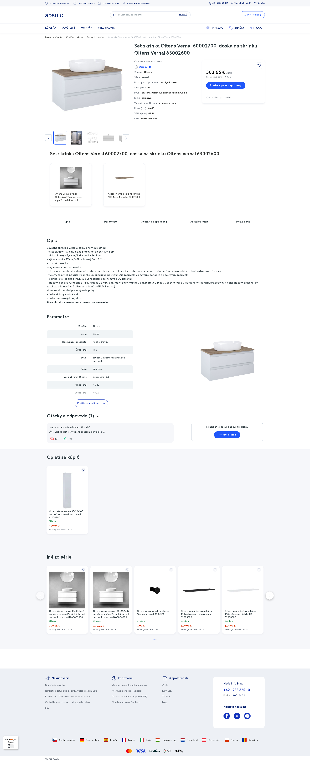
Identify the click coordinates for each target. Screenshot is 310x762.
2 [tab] (155, 639)
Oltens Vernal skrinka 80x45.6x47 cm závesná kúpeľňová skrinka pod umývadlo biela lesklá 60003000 (67, 614)
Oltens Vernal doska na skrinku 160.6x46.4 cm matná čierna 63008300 (196, 614)
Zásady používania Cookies (126, 702)
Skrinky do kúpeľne (95, 37)
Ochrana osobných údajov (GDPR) (129, 696)
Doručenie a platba (55, 685)
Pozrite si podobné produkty (226, 85)
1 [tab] (154, 639)
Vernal (145, 77)
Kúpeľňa (58, 37)
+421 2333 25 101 (220, 3)
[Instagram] (237, 716)
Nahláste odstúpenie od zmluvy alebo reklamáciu (71, 691)
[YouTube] (247, 716)
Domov (48, 37)
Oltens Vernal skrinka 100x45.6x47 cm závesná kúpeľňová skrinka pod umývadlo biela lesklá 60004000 (111, 614)
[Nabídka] (16, 738)
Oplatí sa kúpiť (199, 221)
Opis (67, 221)
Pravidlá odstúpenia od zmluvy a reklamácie (68, 696)
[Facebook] (226, 716)
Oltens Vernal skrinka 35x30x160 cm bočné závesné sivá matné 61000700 (66, 514)
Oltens (96, 326)
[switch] (11, 746)
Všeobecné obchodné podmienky (129, 685)
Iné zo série (243, 221)
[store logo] (54, 14)
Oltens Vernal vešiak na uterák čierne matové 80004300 (153, 613)
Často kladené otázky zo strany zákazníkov (67, 702)
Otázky (145, 67)
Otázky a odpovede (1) (155, 221)
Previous (48, 137)
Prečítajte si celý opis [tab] (88, 403)
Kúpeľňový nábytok (74, 37)
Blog (164, 702)
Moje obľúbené (241, 3)
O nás (165, 685)
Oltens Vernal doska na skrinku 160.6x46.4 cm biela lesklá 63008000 (240, 614)
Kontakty (167, 691)
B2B (47, 708)
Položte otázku (227, 435)
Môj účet (261, 3)
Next (126, 137)
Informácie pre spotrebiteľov (127, 691)
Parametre (111, 221)
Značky (166, 696)
